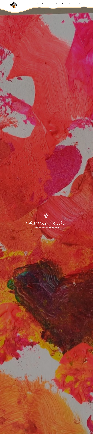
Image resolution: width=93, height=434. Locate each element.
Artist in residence (55, 4)
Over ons (75, 4)
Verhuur (64, 4)
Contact (81, 4)
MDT (69, 4)
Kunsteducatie (45, 4)
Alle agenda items (36, 4)
